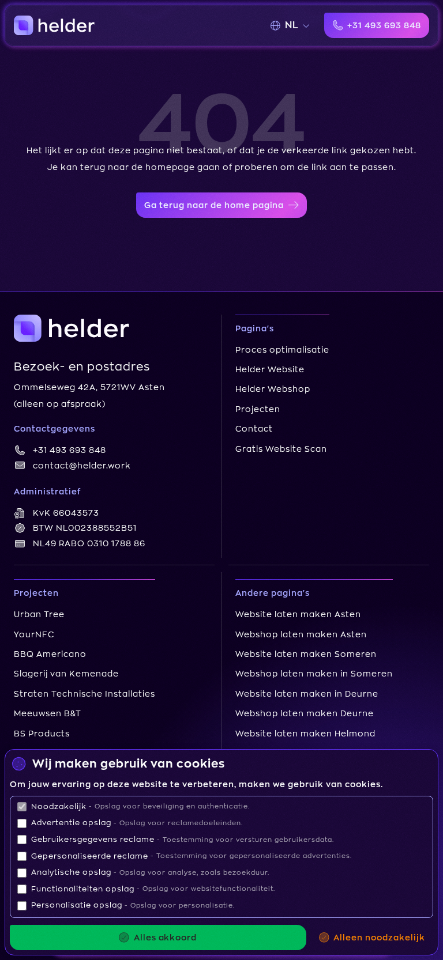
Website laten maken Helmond (305, 734)
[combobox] (295, 25)
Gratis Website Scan (281, 449)
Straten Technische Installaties (84, 694)
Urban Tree (39, 614)
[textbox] (292, 25)
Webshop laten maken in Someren (314, 674)
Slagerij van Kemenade (66, 674)
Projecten (257, 409)
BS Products (42, 734)
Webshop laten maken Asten (301, 634)
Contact (254, 429)
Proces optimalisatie (282, 350)
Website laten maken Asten (298, 614)
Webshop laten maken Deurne (304, 713)
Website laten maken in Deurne (306, 694)
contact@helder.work (82, 466)
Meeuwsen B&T (47, 713)
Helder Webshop (272, 389)
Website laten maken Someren (306, 654)
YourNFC (34, 634)
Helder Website (270, 369)
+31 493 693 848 (69, 450)
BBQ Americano (50, 654)
